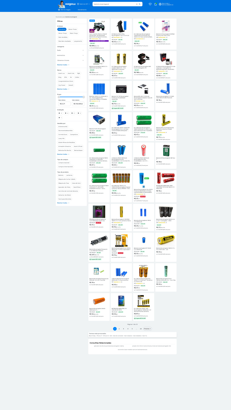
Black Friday (92, 335)
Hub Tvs (144, 335)
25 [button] (141, 329)
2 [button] (119, 329)
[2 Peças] (143, 186)
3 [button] (123, 329)
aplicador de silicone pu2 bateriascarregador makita (109, 346)
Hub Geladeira (137, 335)
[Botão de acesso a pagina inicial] (66, 4)
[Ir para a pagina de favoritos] (150, 4)
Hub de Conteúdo (118, 335)
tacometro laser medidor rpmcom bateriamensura (132, 349)
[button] (137, 4)
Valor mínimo (61, 100)
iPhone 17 (99, 335)
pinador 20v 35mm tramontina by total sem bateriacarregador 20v (151, 346)
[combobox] (117, 4)
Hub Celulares (128, 335)
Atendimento (82, 9)
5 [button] (132, 329)
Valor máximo (75, 100)
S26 (111, 335)
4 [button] (127, 329)
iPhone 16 (106, 335)
